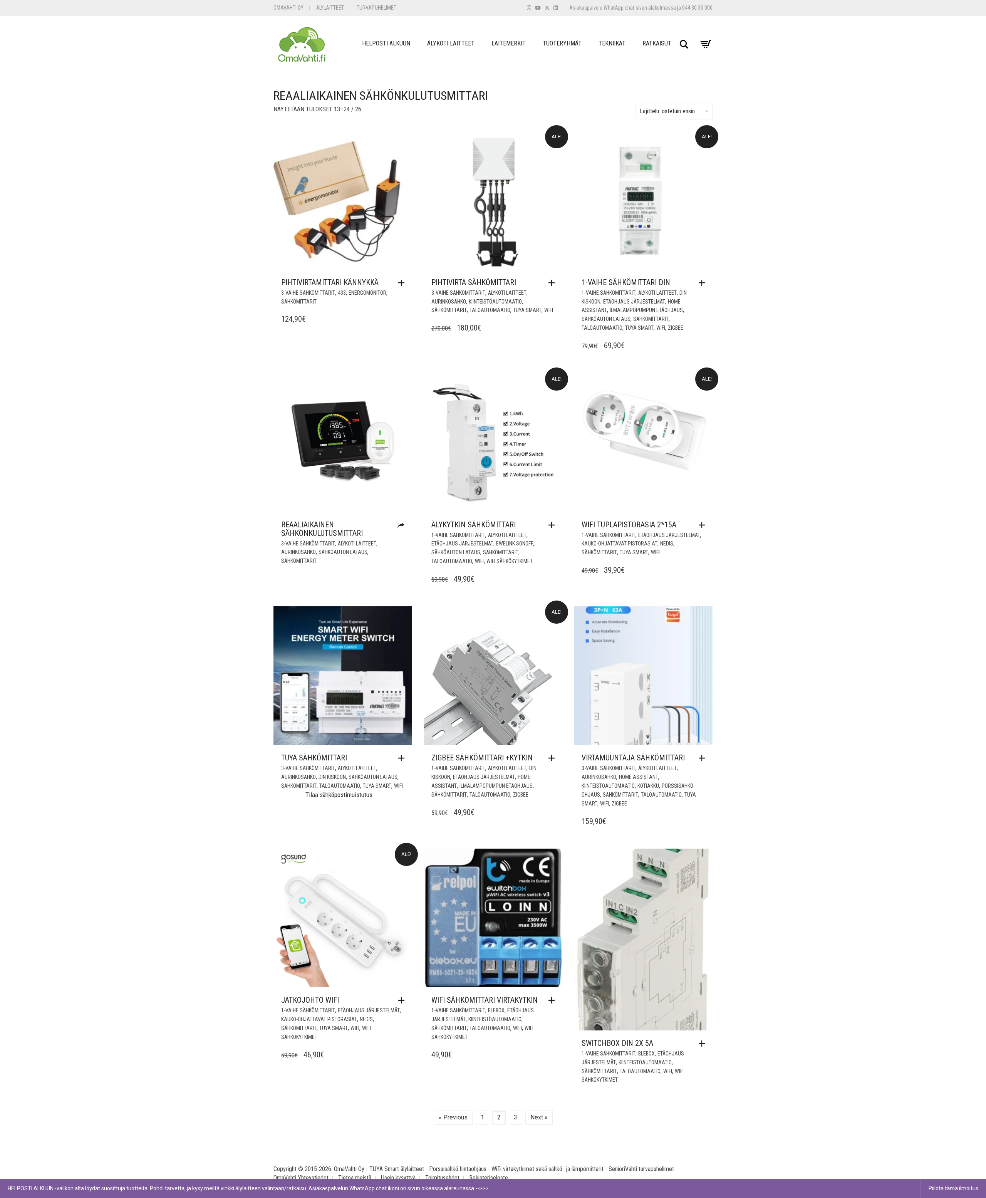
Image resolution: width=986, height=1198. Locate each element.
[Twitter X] (547, 8)
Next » (539, 1117)
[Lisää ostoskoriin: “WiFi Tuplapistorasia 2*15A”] (704, 525)
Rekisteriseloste (488, 1177)
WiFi (548, 310)
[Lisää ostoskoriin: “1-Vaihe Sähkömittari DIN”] (704, 282)
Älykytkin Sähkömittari (473, 524)
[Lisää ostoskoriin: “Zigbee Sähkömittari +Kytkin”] (553, 758)
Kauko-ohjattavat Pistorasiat (619, 543)
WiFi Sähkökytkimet (509, 561)
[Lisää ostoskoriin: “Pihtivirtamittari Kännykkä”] (403, 282)
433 (342, 293)
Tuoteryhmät (562, 43)
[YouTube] (538, 8)
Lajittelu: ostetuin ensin (667, 111)
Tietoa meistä (354, 1177)
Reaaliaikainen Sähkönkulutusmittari (322, 529)
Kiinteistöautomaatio (495, 302)
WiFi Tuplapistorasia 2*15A (629, 524)
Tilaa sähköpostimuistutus (338, 795)
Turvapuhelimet (376, 8)
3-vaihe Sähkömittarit (308, 293)
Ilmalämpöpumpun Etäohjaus (646, 310)
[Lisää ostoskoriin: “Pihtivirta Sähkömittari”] (553, 282)
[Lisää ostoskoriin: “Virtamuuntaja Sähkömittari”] (704, 758)
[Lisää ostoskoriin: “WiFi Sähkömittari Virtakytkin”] (553, 1000)
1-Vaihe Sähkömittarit (609, 293)
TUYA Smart (527, 310)
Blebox (496, 1010)
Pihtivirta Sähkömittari (473, 282)
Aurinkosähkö (448, 302)
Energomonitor (367, 293)
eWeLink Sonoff (514, 543)
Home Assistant (638, 777)
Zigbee (675, 328)
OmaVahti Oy (288, 8)
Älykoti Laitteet (451, 43)
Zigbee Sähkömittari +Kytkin (482, 757)
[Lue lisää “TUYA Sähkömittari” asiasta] (403, 758)
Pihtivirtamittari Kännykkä (330, 282)
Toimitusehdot (442, 1177)
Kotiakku (648, 786)
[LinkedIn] (555, 8)
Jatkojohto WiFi (310, 1000)
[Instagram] (529, 8)
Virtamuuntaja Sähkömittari (633, 757)
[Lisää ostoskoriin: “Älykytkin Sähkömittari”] (553, 525)
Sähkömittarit (299, 302)
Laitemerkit (508, 43)
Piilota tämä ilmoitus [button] (953, 1188)
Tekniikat (612, 43)
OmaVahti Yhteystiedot (301, 1177)
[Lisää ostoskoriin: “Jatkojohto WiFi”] (403, 1000)
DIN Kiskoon (332, 777)
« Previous (453, 1117)
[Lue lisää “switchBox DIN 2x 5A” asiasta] (704, 1043)
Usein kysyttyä (398, 1177)
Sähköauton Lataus (606, 319)
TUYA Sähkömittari (314, 757)
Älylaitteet (330, 8)
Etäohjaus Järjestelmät (634, 302)
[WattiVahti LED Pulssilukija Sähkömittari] (402, 526)
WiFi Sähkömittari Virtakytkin (484, 1000)
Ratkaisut (656, 43)
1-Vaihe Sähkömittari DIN (626, 282)
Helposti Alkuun (386, 43)
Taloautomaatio (490, 310)
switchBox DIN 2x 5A (617, 1043)
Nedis (666, 543)
